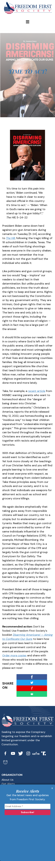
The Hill (10, 238)
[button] (27, 22)
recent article (36, 391)
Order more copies (14, 655)
